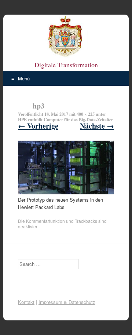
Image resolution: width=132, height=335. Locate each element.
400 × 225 (86, 114)
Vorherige (38, 126)
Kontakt (26, 301)
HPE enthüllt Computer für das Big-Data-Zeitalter (65, 120)
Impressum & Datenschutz (66, 301)
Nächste (97, 126)
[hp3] (66, 192)
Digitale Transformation (66, 64)
